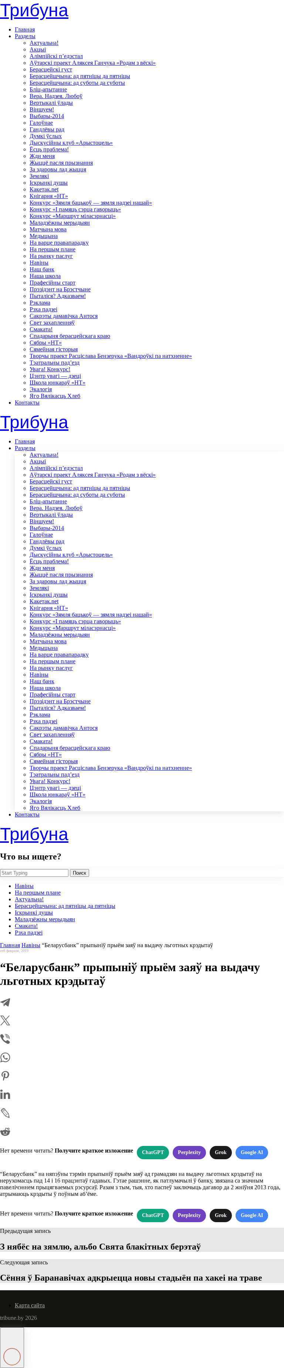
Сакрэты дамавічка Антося (64, 316)
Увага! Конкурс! (50, 369)
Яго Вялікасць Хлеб (55, 396)
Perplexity (189, 1152)
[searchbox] (34, 873)
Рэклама (40, 302)
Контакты (27, 402)
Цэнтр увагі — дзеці (55, 376)
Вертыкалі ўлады (51, 103)
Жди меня (42, 156)
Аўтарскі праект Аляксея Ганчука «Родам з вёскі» (93, 63)
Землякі (39, 176)
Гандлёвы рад (47, 129)
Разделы (25, 36)
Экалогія (41, 389)
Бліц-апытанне (48, 89)
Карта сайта (30, 1305)
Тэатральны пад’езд (55, 362)
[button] (12, 1347)
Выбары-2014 (47, 116)
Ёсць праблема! (49, 149)
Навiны (39, 262)
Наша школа (45, 276)
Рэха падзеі (43, 309)
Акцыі (38, 49)
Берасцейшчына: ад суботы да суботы (77, 83)
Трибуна (34, 10)
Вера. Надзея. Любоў (56, 96)
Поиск (79, 873)
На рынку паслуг (51, 256)
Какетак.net (44, 189)
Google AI (252, 1152)
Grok (221, 1152)
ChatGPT (153, 1152)
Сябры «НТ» (46, 342)
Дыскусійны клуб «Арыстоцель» (71, 143)
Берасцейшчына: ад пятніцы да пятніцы (80, 76)
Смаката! (41, 329)
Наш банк (42, 269)
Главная (25, 29)
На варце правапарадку (59, 242)
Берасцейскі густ (51, 69)
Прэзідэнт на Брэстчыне (60, 289)
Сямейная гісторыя (54, 349)
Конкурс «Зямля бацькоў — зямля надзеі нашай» (91, 203)
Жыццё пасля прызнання (61, 163)
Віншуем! (42, 109)
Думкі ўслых (46, 136)
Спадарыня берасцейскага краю (70, 336)
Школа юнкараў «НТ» (57, 382)
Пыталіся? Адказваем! (58, 296)
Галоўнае (41, 123)
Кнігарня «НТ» (49, 196)
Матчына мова (48, 229)
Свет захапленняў (52, 322)
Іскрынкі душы (49, 183)
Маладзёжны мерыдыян (60, 222)
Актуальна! (44, 43)
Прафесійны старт (52, 282)
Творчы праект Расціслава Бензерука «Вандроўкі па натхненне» (111, 356)
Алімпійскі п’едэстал (56, 56)
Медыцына (44, 236)
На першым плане (52, 249)
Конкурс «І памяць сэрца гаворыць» (75, 209)
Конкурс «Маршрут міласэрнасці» (73, 216)
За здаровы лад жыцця (58, 169)
